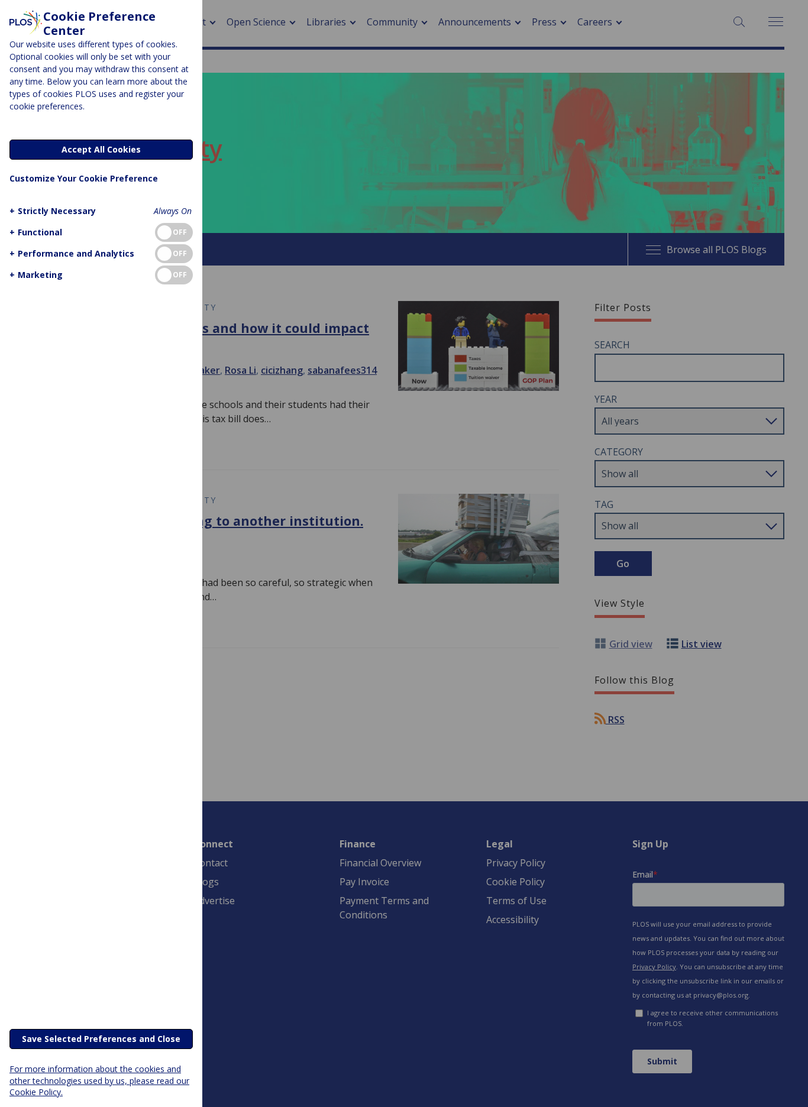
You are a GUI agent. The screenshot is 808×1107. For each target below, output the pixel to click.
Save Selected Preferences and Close (101, 1038)
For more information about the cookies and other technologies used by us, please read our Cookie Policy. (99, 1080)
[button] (52, 210)
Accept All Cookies (101, 149)
